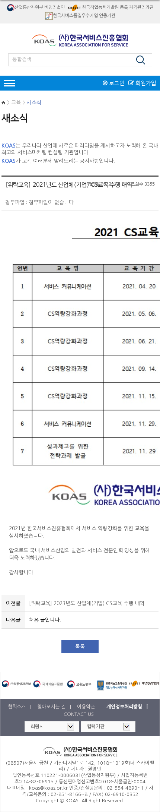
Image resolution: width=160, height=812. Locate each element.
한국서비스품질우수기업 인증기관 (84, 15)
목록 (80, 646)
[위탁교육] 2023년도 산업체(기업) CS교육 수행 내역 (86, 603)
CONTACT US (79, 714)
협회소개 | (20, 706)
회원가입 (145, 83)
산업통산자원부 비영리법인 (40, 7)
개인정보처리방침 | (127, 706)
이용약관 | (89, 706)
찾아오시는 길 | (55, 706)
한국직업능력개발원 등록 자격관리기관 (118, 7)
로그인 (116, 83)
